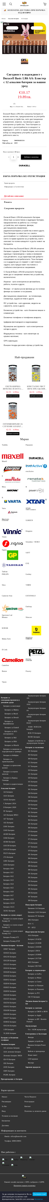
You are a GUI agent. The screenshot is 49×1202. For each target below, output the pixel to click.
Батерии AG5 (8, 888)
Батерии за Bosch (11, 714)
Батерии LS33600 (34, 954)
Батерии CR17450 (35, 966)
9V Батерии (7, 811)
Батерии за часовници (34, 747)
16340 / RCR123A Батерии (34, 728)
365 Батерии (32, 824)
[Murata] (12, 480)
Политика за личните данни (35, 1111)
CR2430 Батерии (9, 1010)
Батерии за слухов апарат (11, 915)
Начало (4, 18)
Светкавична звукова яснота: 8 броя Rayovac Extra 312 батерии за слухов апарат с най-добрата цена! (13, 387)
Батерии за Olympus (35, 985)
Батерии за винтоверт (11, 706)
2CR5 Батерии (8, 1067)
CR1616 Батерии (9, 968)
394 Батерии (32, 885)
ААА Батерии (8, 796)
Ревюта (8, 202)
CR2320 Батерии (9, 995)
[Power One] (36, 490)
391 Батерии (32, 874)
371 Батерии (32, 835)
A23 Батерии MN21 (10, 815)
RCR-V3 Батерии (34, 733)
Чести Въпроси (30, 1097)
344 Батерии (32, 793)
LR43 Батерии (8, 830)
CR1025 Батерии (9, 953)
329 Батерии (32, 778)
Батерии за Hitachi (12, 745)
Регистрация (29, 1102)
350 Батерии (32, 805)
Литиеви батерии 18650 (12, 1056)
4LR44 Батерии (9, 842)
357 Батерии (32, 808)
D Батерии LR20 (9, 807)
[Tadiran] (12, 566)
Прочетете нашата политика (24, 1186)
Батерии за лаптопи (33, 1008)
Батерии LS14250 (34, 939)
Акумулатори (31, 1026)
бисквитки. (39, 1199)
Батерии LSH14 (34, 951)
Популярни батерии (33, 905)
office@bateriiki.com (18, 1136)
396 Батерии (32, 893)
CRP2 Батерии (8, 1071)
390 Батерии (32, 870)
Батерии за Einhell (12, 728)
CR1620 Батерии (9, 972)
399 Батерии (32, 900)
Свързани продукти (14, 208)
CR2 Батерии (8, 1063)
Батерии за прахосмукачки (8, 760)
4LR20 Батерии (9, 834)
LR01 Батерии (8, 861)
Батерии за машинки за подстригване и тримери (12, 750)
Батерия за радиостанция (13, 784)
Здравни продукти (32, 1067)
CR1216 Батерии (9, 957)
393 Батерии (32, 881)
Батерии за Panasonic (36, 989)
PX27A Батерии (9, 853)
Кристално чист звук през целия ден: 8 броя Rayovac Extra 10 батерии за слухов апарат (36, 387)
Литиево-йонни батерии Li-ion (36, 1002)
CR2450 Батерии (9, 1014)
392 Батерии (32, 877)
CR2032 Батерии (9, 991)
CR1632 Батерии (9, 976)
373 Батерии (32, 839)
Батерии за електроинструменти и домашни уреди (10, 700)
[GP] (12, 555)
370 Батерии (32, 831)
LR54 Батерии (8, 865)
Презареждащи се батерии (11, 1079)
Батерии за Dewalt (12, 717)
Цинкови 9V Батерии (36, 916)
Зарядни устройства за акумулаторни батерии (36, 742)
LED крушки (33, 1059)
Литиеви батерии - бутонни (12, 945)
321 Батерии (32, 774)
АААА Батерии (9, 800)
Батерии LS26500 (34, 947)
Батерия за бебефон (11, 755)
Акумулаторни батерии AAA (36, 703)
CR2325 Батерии (9, 999)
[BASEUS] (36, 630)
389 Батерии (32, 866)
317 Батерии (32, 766)
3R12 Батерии (33, 920)
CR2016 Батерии (9, 983)
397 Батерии (32, 897)
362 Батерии (32, 816)
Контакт (27, 1106)
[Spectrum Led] (12, 609)
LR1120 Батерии (9, 849)
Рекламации (6, 1102)
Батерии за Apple (34, 1015)
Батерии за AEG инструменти (10, 733)
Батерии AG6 (8, 892)
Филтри (31, 1063)
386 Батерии (32, 862)
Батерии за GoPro (35, 974)
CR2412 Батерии (9, 1006)
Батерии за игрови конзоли (10, 773)
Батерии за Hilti (11, 741)
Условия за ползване (10, 1116)
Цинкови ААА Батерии (37, 912)
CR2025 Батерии (9, 987)
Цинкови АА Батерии (36, 908)
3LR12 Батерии (9, 911)
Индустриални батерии (34, 932)
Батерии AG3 (8, 880)
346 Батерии (32, 797)
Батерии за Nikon (34, 978)
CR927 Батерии (9, 949)
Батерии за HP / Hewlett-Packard (37, 1020)
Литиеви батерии (8, 1044)
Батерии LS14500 (34, 943)
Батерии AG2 (8, 876)
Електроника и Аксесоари (36, 1034)
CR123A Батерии (9, 1026)
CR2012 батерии (9, 980)
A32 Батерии (8, 823)
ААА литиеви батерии (12, 1052)
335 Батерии (32, 782)
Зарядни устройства (35, 1041)
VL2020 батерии (9, 1033)
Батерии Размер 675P (11, 941)
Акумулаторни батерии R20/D (36, 716)
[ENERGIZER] (12, 469)
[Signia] (12, 544)
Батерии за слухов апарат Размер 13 (12, 926)
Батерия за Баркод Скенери (9, 779)
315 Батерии (32, 762)
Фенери (31, 1037)
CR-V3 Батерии (34, 997)
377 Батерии (32, 847)
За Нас (4, 1106)
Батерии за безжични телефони (9, 1039)
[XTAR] (36, 501)
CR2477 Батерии (9, 1018)
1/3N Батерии (8, 1029)
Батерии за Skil (11, 738)
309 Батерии (32, 759)
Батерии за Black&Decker (8, 722)
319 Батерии (32, 770)
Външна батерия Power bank (36, 1046)
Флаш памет (32, 1055)
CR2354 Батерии (9, 1003)
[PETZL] (36, 652)
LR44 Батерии (8, 838)
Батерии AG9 (8, 899)
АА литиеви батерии (11, 1048)
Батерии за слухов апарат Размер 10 (12, 920)
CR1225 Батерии (9, 964)
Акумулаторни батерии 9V (36, 709)
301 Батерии (32, 751)
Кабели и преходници (36, 1051)
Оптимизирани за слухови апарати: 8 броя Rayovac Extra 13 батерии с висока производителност (12, 425)
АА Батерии (24, 18)
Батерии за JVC (34, 993)
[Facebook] (4, 1146)
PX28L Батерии (9, 1075)
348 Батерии (32, 801)
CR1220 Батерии (9, 960)
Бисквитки (6, 1121)
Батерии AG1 (8, 872)
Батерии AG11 (8, 907)
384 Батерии (32, 858)
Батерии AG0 (8, 869)
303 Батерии (32, 755)
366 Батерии (32, 828)
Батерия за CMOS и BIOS (38, 1011)
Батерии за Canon (35, 982)
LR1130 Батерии (9, 846)
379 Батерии (32, 851)
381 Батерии (32, 854)
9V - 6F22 (32, 927)
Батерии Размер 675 (11, 937)
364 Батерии (32, 820)
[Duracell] (36, 458)
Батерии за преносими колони (11, 767)
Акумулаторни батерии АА (36, 697)
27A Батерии (8, 857)
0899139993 (16, 1141)
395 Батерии (32, 889)
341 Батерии (32, 789)
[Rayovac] (12, 490)
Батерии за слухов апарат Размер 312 (12, 932)
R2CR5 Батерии (34, 737)
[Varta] (12, 501)
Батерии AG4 (8, 884)
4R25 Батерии (33, 962)
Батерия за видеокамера (35, 970)
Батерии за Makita (12, 710)
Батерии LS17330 (34, 958)
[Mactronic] (12, 512)
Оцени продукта (9, 183)
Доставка (5, 1125)
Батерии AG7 (8, 895)
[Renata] (36, 480)
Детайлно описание (14, 196)
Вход (3, 1111)
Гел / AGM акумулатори (37, 1029)
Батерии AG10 (9, 903)
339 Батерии (32, 785)
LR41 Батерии (8, 826)
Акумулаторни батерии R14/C (36, 722)
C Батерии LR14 (9, 803)
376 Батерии (32, 843)
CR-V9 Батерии (9, 1059)
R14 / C (31, 924)
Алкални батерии (13, 18)
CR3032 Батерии (9, 1022)
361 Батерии (32, 812)
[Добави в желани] (43, 150)
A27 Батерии (8, 819)
